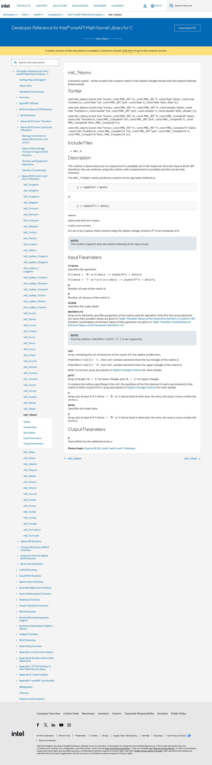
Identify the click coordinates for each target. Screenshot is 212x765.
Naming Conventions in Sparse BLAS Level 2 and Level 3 (35, 139)
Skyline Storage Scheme (127, 370)
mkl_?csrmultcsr (32, 529)
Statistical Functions (29, 599)
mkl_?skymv (30, 414)
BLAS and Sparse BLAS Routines (35, 109)
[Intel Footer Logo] (18, 733)
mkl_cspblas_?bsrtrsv (35, 301)
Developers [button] (80, 5)
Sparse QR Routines (31, 541)
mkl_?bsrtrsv (30, 238)
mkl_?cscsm (30, 390)
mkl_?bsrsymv (31, 214)
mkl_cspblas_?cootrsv (35, 307)
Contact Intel (71, 713)
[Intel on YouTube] (61, 726)
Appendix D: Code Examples (33, 674)
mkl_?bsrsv (29, 343)
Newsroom (88, 713)
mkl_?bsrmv (30, 319)
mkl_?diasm (30, 475)
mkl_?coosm (30, 396)
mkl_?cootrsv (30, 244)
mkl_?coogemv (31, 196)
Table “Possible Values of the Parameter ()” (157, 318)
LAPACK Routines (28, 569)
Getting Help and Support (33, 79)
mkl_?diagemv (31, 202)
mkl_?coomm (30, 378)
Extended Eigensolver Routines (35, 587)
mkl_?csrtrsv (30, 232)
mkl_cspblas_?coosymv (36, 289)
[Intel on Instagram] (69, 726)
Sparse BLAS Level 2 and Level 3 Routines (36, 129)
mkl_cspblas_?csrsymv (35, 277)
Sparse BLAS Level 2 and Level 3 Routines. (34, 177)
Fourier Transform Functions (33, 605)
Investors (103, 713)
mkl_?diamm (30, 464)
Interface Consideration (34, 170)
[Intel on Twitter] (45, 726)
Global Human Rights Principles (148, 751)
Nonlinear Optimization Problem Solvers (36, 627)
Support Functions (28, 634)
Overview (24, 97)
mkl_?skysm (30, 481)
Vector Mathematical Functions (35, 593)
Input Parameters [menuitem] (33, 438)
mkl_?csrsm (30, 384)
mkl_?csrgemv (31, 184)
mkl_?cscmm (30, 372)
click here (127, 50)
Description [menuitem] (29, 432)
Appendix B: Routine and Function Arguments (36, 659)
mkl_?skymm (30, 469)
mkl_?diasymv (31, 226)
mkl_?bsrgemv (31, 190)
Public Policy (178, 713)
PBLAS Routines (27, 611)
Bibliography (26, 686)
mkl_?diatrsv (30, 250)
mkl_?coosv (30, 355)
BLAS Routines (28, 115)
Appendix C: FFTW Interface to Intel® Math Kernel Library (35, 668)
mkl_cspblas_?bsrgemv (36, 262)
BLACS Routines (27, 640)
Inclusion (162, 713)
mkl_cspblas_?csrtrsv (35, 295)
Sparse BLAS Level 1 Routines (36, 121)
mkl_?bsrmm (30, 367)
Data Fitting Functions (30, 646)
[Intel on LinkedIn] (53, 726)
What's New (26, 85)
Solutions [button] (60, 5)
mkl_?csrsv (29, 337)
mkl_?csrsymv (31, 208)
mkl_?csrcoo (30, 493)
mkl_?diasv (29, 452)
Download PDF (187, 28)
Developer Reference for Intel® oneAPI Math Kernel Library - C (33, 72)
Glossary (24, 692)
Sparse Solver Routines (31, 581)
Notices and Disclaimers (32, 698)
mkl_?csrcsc (30, 505)
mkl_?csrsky (30, 517)
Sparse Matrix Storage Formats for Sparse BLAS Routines (35, 152)
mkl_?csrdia (30, 511)
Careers (116, 713)
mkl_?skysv (29, 458)
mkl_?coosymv (31, 220)
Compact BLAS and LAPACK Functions (35, 549)
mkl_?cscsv (29, 349)
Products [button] (23, 5)
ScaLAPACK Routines (30, 575)
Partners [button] (100, 5)
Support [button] (42, 5)
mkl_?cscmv (30, 325)
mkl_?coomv (30, 331)
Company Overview (48, 713)
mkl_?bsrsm (30, 402)
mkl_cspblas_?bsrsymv (36, 283)
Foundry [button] (118, 5)
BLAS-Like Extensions (32, 564)
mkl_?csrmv (30, 313)
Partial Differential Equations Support (34, 619)
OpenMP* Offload (28, 103)
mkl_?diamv (30, 408)
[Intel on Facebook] (38, 726)
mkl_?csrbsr (30, 499)
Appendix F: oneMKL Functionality (36, 680)
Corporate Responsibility (139, 713)
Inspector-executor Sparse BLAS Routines (34, 557)
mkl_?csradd (30, 523)
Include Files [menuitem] (30, 427)
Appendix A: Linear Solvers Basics (36, 652)
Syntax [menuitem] (27, 421)
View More (102, 38)
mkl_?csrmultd (31, 535)
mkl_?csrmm (30, 361)
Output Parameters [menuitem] (34, 443)
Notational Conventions (32, 91)
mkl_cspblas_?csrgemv (36, 256)
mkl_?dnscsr (30, 487)
